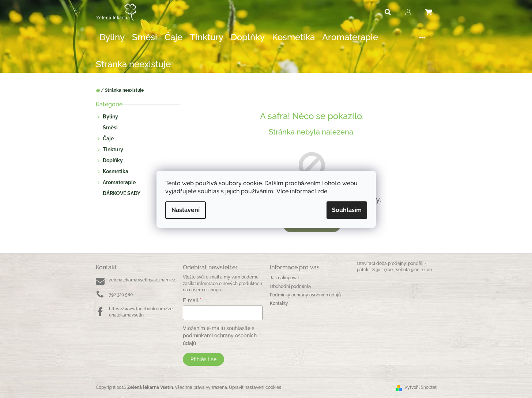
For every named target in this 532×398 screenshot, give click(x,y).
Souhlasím (347, 209)
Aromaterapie (119, 182)
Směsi (110, 127)
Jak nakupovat (284, 277)
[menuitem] (112, 37)
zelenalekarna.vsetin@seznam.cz (142, 280)
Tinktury (113, 149)
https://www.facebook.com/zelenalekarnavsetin (141, 312)
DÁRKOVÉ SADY (121, 193)
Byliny (110, 117)
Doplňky (113, 160)
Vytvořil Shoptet (420, 387)
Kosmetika (115, 171)
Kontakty (279, 303)
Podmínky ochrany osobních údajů (305, 294)
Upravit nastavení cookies (255, 387)
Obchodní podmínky (291, 286)
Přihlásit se (203, 359)
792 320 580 (121, 294)
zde (322, 191)
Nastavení (185, 209)
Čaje (108, 138)
